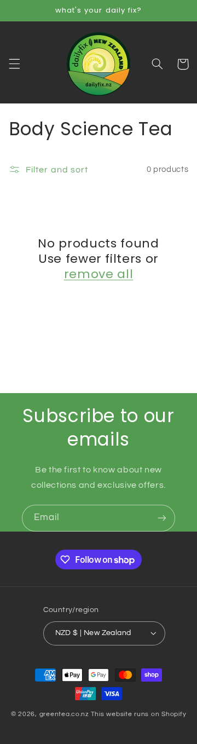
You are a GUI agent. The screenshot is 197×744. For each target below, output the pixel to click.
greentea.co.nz (64, 714)
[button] (14, 64)
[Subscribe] (162, 518)
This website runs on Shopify (139, 714)
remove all (99, 274)
